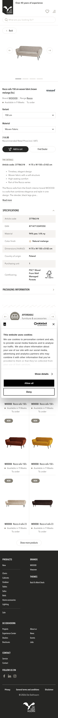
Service (5, 658)
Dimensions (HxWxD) (15, 248)
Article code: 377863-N (13, 164)
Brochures (6, 642)
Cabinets (5, 578)
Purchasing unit (12, 263)
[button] (29, 20)
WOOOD (13, 98)
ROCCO (30, 98)
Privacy (7, 689)
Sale (4, 612)
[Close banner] (53, 324)
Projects (5, 629)
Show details (42, 374)
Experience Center (9, 633)
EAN (7, 226)
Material (8, 233)
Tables (4, 586)
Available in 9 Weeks (14, 102)
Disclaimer (49, 689)
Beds (4, 595)
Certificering (11, 275)
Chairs (4, 573)
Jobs (32, 642)
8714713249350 (37, 226)
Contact (5, 663)
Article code (10, 218)
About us (33, 629)
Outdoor (5, 582)
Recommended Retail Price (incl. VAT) (20, 141)
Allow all (29, 383)
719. (4, 137)
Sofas (4, 591)
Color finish (10, 241)
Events (32, 638)
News (32, 633)
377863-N (34, 218)
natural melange (40, 241)
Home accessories (9, 600)
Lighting (5, 604)
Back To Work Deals (37, 582)
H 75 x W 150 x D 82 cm (40, 164)
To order (16, 411)
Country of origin (13, 256)
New (9, 420)
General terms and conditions (27, 689)
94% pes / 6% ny (37, 233)
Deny (29, 392)
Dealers (5, 638)
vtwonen (33, 569)
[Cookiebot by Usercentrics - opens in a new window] (35, 324)
